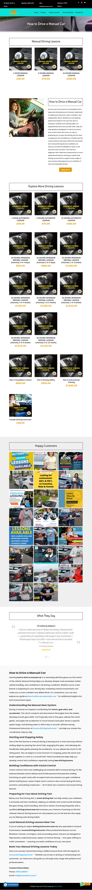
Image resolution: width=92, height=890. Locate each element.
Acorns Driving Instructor (45, 728)
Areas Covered (54, 12)
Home (36, 12)
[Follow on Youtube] (85, 2)
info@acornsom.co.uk (25, 875)
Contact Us (79, 12)
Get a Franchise (68, 12)
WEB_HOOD (58, 886)
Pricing (43, 12)
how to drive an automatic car (42, 696)
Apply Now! (65, 169)
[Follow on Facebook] (78, 2)
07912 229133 (21, 871)
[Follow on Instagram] (81, 2)
